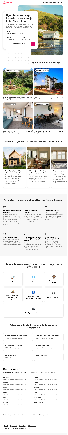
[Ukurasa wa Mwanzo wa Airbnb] (7, 2)
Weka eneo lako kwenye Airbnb (52, 2)
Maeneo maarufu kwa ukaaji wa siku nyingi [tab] (14, 372)
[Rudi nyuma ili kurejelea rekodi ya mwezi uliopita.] (8, 43)
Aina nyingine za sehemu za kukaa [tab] (50, 372)
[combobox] (20, 33)
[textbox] (13, 39)
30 (28, 64)
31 (8, 67)
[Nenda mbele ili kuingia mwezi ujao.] (28, 43)
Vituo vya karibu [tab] (33, 372)
